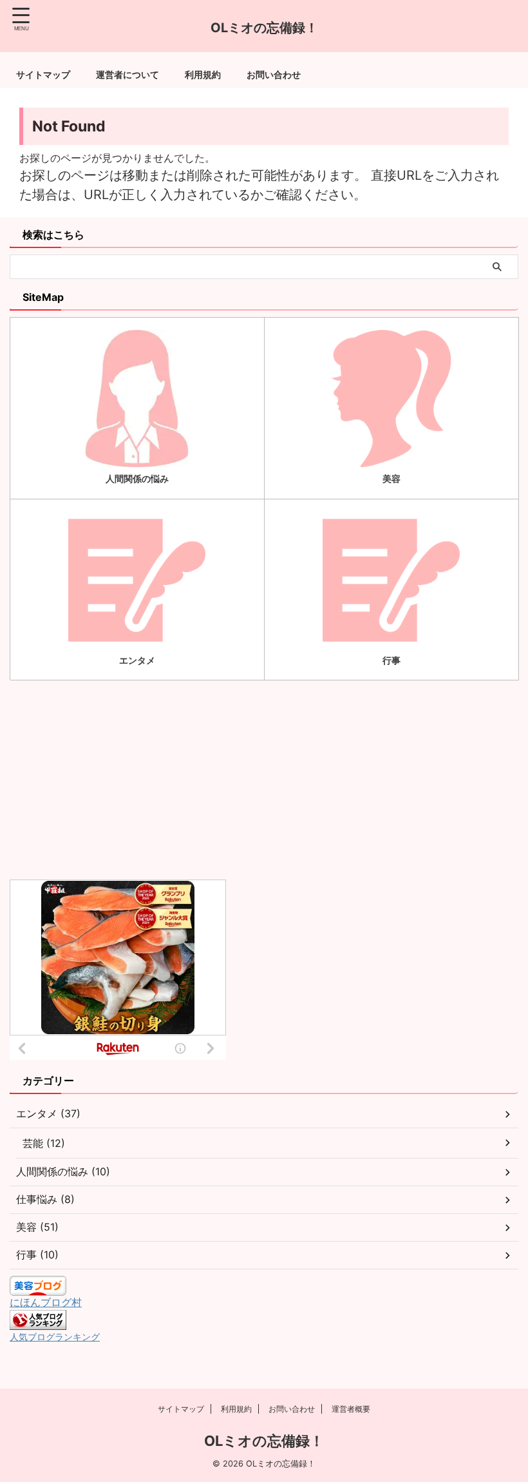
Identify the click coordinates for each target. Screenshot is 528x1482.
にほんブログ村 (46, 1302)
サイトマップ (43, 74)
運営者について (127, 74)
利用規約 (203, 74)
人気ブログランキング (55, 1336)
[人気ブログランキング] (38, 1323)
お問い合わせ (274, 74)
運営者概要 (351, 1409)
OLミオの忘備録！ (264, 1440)
